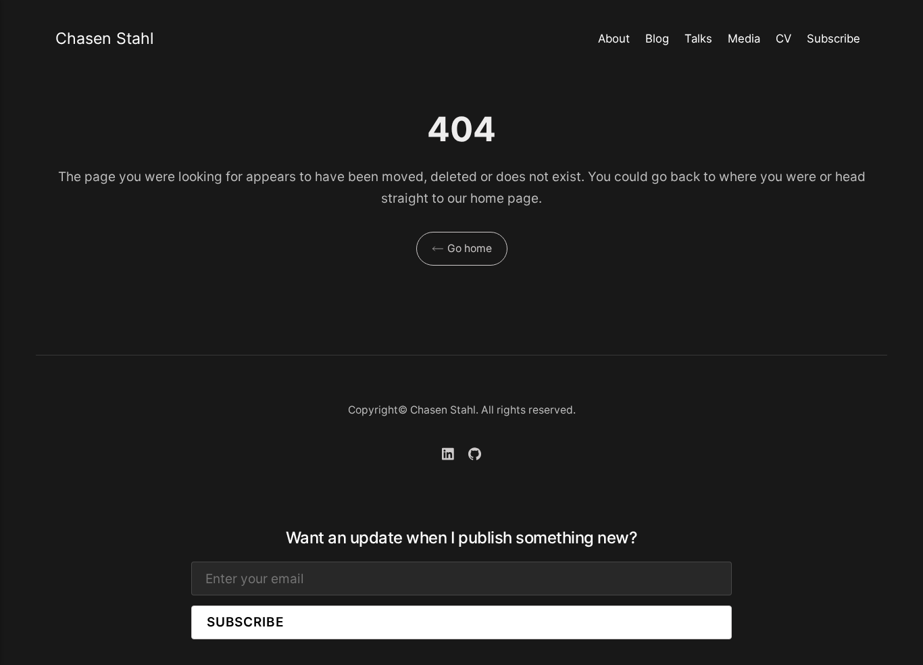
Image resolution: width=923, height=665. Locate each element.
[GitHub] (474, 456)
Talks (698, 38)
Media (744, 38)
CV (783, 38)
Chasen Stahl (104, 38)
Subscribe (833, 38)
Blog (657, 38)
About (614, 38)
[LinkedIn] (449, 456)
